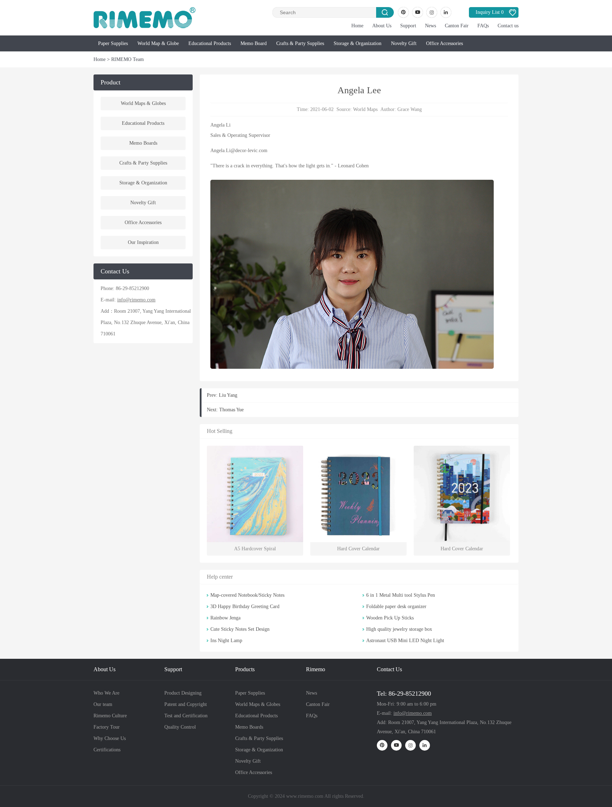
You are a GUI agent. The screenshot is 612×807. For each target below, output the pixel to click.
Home (357, 25)
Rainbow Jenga (225, 617)
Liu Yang (228, 395)
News (430, 25)
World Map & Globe (158, 43)
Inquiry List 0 (490, 12)
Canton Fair (457, 25)
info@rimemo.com (136, 299)
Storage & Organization (357, 43)
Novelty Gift (403, 43)
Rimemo (315, 669)
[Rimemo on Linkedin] (446, 12)
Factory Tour (107, 727)
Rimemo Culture (110, 715)
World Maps (365, 109)
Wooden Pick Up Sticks (390, 617)
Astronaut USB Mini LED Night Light (405, 640)
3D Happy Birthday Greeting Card (244, 606)
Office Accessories (444, 43)
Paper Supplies (113, 43)
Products (245, 669)
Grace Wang (409, 109)
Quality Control (180, 727)
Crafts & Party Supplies (300, 43)
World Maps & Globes (143, 103)
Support (408, 25)
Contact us (508, 25)
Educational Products (209, 43)
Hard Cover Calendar (358, 548)
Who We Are (106, 693)
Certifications (107, 749)
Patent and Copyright (185, 704)
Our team (103, 704)
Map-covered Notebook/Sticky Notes (247, 595)
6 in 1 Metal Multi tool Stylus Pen (400, 595)
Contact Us (389, 669)
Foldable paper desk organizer (396, 606)
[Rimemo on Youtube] (417, 12)
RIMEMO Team (127, 59)
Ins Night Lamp (226, 640)
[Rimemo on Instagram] (431, 12)
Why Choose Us (110, 738)
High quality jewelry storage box (399, 629)
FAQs (483, 25)
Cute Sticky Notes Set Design (240, 629)
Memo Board (253, 43)
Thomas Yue (231, 409)
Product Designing (183, 693)
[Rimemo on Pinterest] (403, 12)
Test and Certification (186, 715)
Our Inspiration (143, 242)
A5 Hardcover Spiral (255, 548)
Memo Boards (143, 143)
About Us (381, 25)
